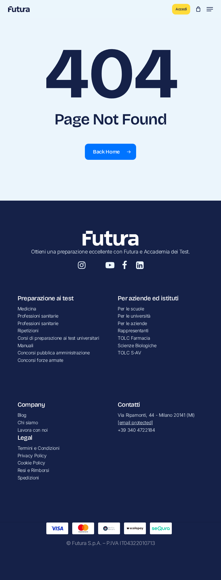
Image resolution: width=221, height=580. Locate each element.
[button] (210, 9)
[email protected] (135, 422)
